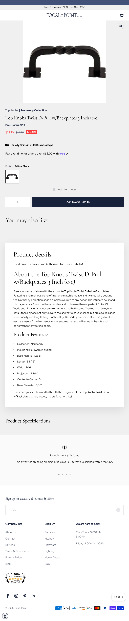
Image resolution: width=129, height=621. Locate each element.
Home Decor (52, 557)
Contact (10, 538)
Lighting (49, 551)
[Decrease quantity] (10, 202)
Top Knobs (11, 110)
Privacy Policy (13, 557)
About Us (10, 532)
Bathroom (50, 532)
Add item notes (67, 189)
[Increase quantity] (25, 202)
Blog (8, 563)
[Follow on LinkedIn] (33, 596)
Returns (10, 544)
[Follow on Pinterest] (25, 596)
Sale (47, 563)
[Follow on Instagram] (16, 596)
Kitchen (49, 538)
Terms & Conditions (17, 551)
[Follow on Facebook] (7, 596)
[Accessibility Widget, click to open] (5, 616)
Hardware (50, 544)
